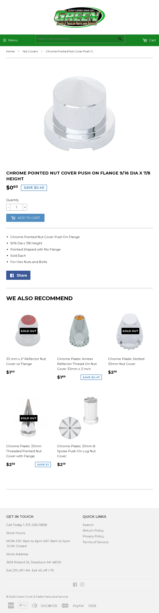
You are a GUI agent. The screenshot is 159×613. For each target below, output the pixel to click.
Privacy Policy (93, 536)
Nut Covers (30, 51)
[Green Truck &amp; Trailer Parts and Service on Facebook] (75, 585)
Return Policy (93, 530)
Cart (152, 40)
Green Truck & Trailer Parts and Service (42, 596)
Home (10, 51)
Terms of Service (95, 542)
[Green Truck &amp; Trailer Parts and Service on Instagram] (82, 585)
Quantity (12, 200)
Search (88, 525)
